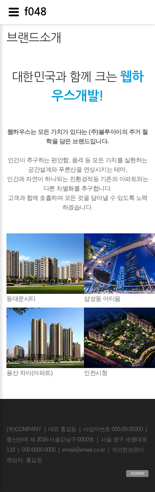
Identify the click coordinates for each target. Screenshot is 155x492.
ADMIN (137, 473)
